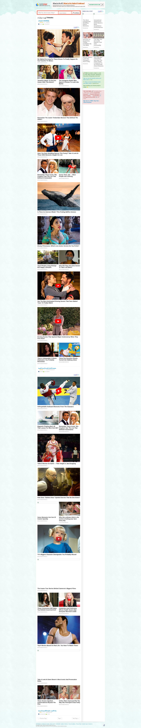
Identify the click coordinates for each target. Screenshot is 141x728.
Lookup (76, 13)
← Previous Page (43, 718)
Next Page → (76, 718)
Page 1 (59, 718)
